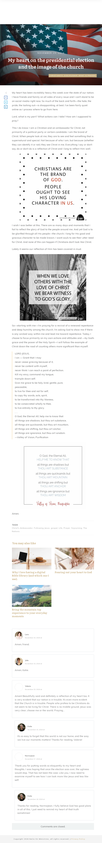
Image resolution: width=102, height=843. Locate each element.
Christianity (56, 76)
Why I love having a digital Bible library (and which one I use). (31, 565)
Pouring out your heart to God (74, 565)
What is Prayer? (87, 76)
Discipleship (70, 76)
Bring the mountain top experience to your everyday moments (31, 603)
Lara (27, 634)
